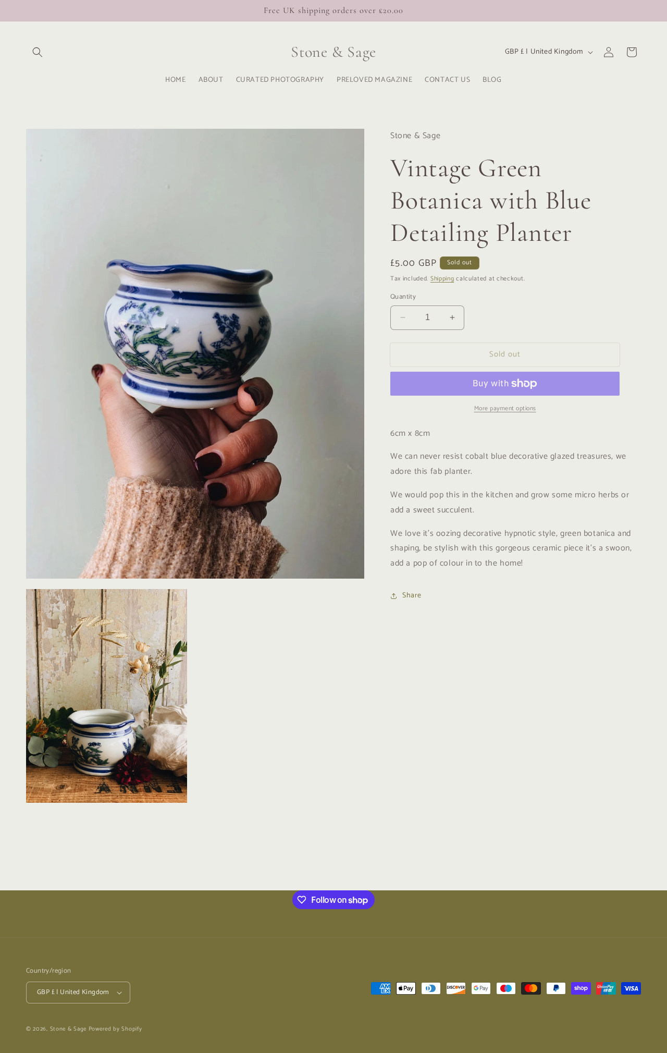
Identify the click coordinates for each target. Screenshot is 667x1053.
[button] (37, 52)
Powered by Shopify (115, 1029)
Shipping (442, 279)
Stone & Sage (69, 1029)
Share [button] (412, 596)
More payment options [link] (505, 408)
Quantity (403, 297)
